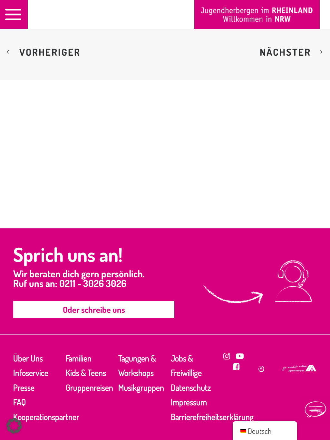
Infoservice (30, 372)
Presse (23, 387)
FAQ (19, 402)
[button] (226, 356)
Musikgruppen (141, 387)
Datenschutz (191, 387)
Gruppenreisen (89, 387)
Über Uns (28, 358)
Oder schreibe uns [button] (94, 309)
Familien (79, 358)
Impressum (189, 402)
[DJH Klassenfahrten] (257, 14)
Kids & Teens (86, 372)
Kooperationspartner (46, 416)
